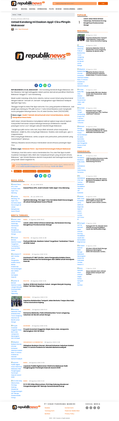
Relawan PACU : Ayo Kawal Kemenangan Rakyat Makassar (46, 149)
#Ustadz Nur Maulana (44, 171)
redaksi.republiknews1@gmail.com (30, 166)
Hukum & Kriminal (69, 9)
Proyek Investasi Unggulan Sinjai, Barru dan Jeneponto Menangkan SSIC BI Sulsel (46, 330)
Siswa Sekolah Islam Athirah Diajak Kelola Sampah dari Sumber (96, 272)
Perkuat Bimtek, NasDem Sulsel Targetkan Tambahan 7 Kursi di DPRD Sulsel (48, 242)
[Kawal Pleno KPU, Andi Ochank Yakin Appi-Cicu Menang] (16, 189)
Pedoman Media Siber (72, 411)
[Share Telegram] (49, 85)
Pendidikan (83, 151)
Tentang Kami (49, 411)
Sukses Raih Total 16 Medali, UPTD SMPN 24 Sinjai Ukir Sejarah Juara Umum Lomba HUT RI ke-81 (96, 201)
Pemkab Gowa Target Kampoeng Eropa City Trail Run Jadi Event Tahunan (97, 112)
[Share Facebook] (36, 85)
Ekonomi (59, 9)
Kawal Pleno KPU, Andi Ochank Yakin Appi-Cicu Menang (46, 188)
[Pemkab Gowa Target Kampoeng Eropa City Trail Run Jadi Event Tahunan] (81, 115)
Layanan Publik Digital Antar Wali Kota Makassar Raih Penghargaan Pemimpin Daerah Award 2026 (45, 367)
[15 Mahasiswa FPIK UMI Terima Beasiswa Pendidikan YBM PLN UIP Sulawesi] (81, 184)
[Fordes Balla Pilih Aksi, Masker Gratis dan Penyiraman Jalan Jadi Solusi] (81, 97)
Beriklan (47, 414)
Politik (51, 9)
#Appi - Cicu (17, 171)
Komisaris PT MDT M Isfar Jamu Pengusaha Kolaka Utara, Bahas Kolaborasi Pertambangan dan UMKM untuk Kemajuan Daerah (48, 259)
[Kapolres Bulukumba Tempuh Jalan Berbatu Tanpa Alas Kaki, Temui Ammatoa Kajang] (16, 301)
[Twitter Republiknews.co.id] (91, 408)
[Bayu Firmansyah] (13, 29)
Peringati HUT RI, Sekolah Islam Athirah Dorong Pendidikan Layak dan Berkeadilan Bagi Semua (97, 228)
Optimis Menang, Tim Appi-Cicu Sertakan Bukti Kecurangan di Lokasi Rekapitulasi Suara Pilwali (48, 201)
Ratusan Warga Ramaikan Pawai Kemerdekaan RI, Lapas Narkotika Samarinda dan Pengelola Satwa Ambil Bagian (97, 131)
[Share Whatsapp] (45, 85)
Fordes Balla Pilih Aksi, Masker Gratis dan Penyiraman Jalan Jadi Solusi (96, 94)
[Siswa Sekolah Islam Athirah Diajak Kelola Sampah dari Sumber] (81, 277)
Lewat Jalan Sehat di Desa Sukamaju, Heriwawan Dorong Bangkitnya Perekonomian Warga (47, 224)
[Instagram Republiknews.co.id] (94, 408)
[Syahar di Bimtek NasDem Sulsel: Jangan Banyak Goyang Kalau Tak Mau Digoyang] (16, 287)
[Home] (28, 3)
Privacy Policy (69, 414)
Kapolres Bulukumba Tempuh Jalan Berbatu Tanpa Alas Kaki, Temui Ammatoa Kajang (48, 301)
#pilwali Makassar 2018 (29, 171)
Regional (24, 9)
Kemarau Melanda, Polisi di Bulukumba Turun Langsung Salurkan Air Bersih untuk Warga (46, 314)
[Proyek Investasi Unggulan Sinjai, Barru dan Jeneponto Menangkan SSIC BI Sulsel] (16, 332)
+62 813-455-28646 (57, 166)
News (25, 219)
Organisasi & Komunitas (33, 342)
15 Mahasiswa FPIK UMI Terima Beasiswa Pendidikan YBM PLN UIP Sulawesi (96, 180)
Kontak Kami (69, 408)
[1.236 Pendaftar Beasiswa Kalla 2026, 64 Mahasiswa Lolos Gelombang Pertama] (81, 164)
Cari (103, 3)
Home (15, 9)
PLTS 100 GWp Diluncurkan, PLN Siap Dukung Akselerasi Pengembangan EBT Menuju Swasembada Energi (45, 385)
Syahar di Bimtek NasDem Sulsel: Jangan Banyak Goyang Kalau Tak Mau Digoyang (47, 285)
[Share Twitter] (40, 85)
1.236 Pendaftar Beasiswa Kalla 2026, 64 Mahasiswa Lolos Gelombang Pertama (97, 159)
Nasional (32, 9)
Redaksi (47, 408)
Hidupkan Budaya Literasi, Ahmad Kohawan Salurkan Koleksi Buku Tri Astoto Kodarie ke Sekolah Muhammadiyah (48, 346)
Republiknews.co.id (26, 165)
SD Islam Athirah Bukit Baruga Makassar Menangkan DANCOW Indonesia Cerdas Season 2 (96, 251)
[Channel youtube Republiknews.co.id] (98, 408)
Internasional (42, 9)
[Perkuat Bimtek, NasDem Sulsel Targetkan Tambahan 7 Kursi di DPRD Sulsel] (16, 244)
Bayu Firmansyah (23, 29)
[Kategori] (19, 8)
